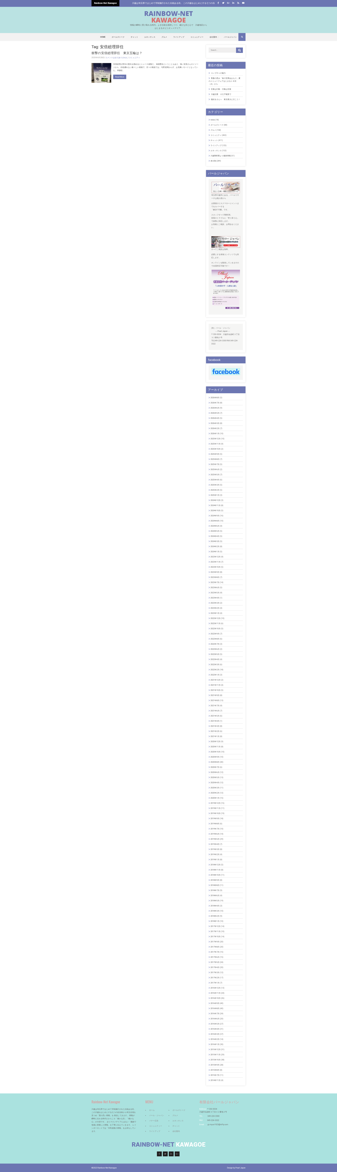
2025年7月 (214, 464)
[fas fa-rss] (238, 3)
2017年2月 (214, 978)
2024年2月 (214, 546)
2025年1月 (214, 495)
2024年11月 (215, 505)
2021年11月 (215, 685)
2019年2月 (214, 854)
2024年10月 (215, 510)
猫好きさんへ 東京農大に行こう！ (225, 99)
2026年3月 (214, 423)
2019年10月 (215, 813)
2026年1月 (214, 433)
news (212, 120)
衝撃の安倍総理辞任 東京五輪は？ (118, 53)
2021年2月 (214, 731)
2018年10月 (215, 875)
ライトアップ (178, 37)
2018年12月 (215, 865)
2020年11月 (215, 747)
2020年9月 (214, 757)
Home (102, 37)
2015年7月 (214, 1075)
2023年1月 (214, 613)
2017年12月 (215, 926)
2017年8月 (214, 947)
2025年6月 (214, 469)
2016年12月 (215, 988)
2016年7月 (214, 1013)
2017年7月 (214, 952)
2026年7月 (214, 403)
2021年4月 (214, 721)
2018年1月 (214, 921)
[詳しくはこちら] (226, 183)
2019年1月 (214, 860)
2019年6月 (214, 834)
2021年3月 (214, 726)
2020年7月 (214, 767)
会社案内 (213, 37)
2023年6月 (214, 587)
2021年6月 (214, 711)
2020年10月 (215, 752)
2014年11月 (215, 1080)
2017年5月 (214, 962)
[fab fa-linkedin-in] (233, 3)
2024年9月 (214, 516)
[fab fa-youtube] (243, 3)
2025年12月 (215, 439)
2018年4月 (214, 906)
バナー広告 (153, 1121)
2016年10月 (215, 998)
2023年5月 (214, 593)
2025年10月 (215, 449)
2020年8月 (214, 762)
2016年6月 (214, 1019)
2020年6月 (214, 772)
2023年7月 (214, 582)
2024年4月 (214, 536)
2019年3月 (214, 849)
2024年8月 (214, 521)
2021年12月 (215, 680)
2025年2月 (214, 490)
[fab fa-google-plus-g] (228, 3)
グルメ (164, 37)
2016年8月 (214, 1008)
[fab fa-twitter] (223, 3)
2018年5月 (214, 901)
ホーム (152, 1110)
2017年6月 (214, 957)
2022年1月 (214, 675)
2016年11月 (215, 993)
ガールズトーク (118, 37)
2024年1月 (214, 552)
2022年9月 (214, 634)
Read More (119, 77)
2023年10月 (215, 567)
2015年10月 (215, 1060)
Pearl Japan (241, 1168)
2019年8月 (214, 824)
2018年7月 (214, 890)
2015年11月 (215, 1055)
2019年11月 (215, 808)
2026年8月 (214, 398)
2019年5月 (214, 839)
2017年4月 (214, 967)
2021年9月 (214, 695)
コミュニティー (196, 37)
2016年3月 (214, 1034)
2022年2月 (214, 670)
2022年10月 (215, 629)
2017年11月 (215, 931)
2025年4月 (214, 480)
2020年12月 (215, 741)
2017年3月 (214, 972)
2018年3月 (214, 911)
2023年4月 (214, 598)
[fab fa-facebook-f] (218, 3)
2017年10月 (215, 936)
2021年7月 (214, 706)
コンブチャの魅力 (218, 73)
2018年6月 (214, 895)
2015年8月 (214, 1070)
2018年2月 (214, 916)
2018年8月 (214, 885)
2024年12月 (215, 500)
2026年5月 (214, 413)
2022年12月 (215, 618)
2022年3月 (214, 664)
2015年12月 (215, 1049)
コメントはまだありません (117, 57)
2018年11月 (215, 870)
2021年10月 (215, 690)
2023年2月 (214, 608)
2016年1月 (214, 1044)
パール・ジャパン (156, 1115)
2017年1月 (214, 983)
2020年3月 (214, 788)
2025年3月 (214, 485)
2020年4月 (214, 783)
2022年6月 (214, 649)
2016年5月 (214, 1024)
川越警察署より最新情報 (220, 156)
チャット (134, 37)
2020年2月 (214, 793)
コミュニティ (134, 57)
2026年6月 (214, 408)
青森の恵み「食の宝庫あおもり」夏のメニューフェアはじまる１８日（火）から (224, 81)
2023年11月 (215, 562)
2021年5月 (214, 716)
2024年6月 (214, 526)
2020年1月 (214, 798)
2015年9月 (214, 1065)
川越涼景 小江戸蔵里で (221, 94)
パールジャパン (230, 37)
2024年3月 (214, 541)
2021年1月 (214, 736)
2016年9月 (214, 1003)
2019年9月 (214, 818)
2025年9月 (214, 454)
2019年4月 (214, 844)
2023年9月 (214, 572)
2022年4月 (214, 659)
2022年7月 (214, 644)
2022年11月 (215, 623)
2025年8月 (214, 459)
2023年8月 (214, 577)
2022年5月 (214, 654)
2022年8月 (214, 639)
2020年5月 (214, 777)
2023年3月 (214, 603)
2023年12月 (215, 557)
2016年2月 (214, 1039)
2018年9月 (214, 880)
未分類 (213, 161)
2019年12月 (215, 803)
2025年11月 (215, 444)
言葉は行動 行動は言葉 (221, 89)
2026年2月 (214, 428)
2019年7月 (214, 829)
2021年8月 (214, 700)
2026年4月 (214, 418)
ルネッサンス (149, 37)
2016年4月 (214, 1029)
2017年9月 (214, 942)
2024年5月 (214, 531)
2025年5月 (214, 475)
